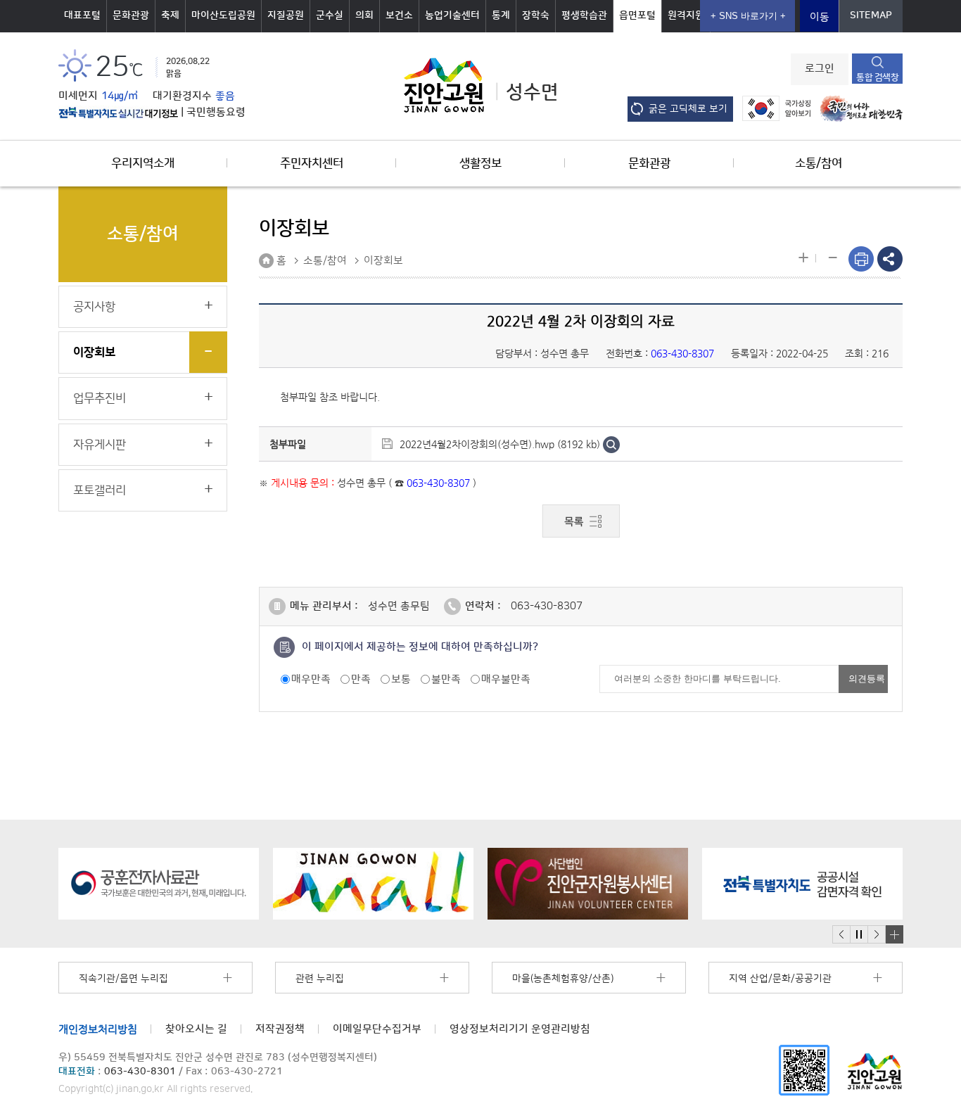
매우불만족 (505, 679)
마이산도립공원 (223, 15)
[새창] (804, 1070)
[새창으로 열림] (158, 884)
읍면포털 (637, 15)
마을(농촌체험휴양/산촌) (562, 978)
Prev (841, 934)
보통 (401, 679)
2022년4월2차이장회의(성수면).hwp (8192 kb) (500, 444)
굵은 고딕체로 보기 (688, 109)
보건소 (399, 15)
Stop (858, 934)
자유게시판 (99, 444)
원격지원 (686, 15)
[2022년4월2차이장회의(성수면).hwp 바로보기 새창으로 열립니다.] (611, 444)
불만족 (446, 679)
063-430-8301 (140, 1071)
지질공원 (285, 15)
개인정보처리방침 (97, 1029)
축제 (170, 15)
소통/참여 (818, 163)
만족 (361, 679)
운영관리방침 (520, 1029)
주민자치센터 (311, 163)
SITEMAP (871, 15)
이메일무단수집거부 (377, 1029)
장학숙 (535, 15)
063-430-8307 (547, 606)
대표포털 (82, 15)
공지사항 (94, 306)
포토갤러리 (99, 490)
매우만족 (311, 679)
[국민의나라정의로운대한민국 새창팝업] (858, 108)
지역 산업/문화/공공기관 (780, 978)
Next (876, 934)
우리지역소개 (142, 163)
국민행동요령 (216, 112)
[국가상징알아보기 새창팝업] (772, 108)
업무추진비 (99, 398)
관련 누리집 (319, 978)
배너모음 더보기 (894, 934)
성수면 (532, 92)
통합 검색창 (877, 77)
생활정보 (480, 163)
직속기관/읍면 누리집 (123, 978)
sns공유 (890, 259)
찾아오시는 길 (196, 1029)
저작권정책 (280, 1029)
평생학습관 (584, 15)
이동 (819, 17)
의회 (364, 15)
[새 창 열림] (118, 112)
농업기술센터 (452, 15)
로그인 (819, 69)
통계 (501, 15)
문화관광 (131, 15)
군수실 (329, 15)
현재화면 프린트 (861, 259)
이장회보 (94, 352)
